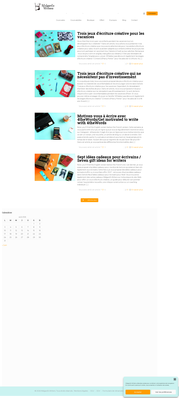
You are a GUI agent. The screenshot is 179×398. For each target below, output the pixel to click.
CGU (92, 391)
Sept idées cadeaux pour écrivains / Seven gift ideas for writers (109, 158)
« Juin (4, 245)
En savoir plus (137, 64)
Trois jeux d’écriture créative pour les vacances (110, 35)
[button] (175, 379)
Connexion (152, 13)
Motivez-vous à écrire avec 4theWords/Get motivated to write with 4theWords (107, 119)
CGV (98, 391)
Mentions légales (81, 391)
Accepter (138, 392)
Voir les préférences (163, 392)
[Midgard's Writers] (44, 6)
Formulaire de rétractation (114, 391)
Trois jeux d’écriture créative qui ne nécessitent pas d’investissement (109, 75)
